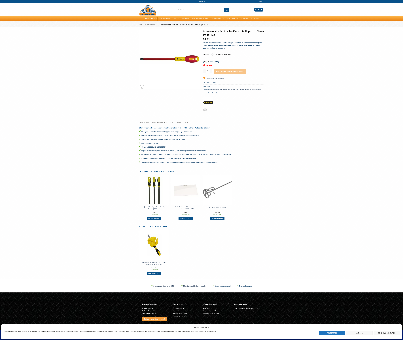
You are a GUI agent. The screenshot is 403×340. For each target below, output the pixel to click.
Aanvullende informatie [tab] (159, 122)
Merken (225, 89)
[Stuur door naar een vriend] (205, 110)
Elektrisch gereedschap (181, 18)
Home (141, 25)
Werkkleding (244, 18)
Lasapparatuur (215, 18)
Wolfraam (206, 308)
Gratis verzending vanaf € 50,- (164, 286)
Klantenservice (147, 308)
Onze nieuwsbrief (240, 304)
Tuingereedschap (164, 18)
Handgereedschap (149, 18)
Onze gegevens (178, 308)
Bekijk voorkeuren (386, 333)
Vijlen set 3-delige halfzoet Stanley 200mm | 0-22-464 (154, 208)
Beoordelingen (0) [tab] (181, 122)
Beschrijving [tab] (144, 122)
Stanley (242, 89)
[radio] (221, 54)
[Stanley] (208, 102)
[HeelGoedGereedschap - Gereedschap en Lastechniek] (148, 10)
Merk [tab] (171, 122)
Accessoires (255, 18)
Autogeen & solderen (230, 18)
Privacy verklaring (179, 316)
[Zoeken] (226, 10)
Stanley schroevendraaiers (253, 89)
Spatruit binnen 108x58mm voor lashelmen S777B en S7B (185, 208)
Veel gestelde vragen (180, 313)
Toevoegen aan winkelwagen (230, 71)
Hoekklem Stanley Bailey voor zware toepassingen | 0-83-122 (154, 263)
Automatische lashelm (211, 313)
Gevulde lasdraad (209, 311)
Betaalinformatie (148, 311)
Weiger (359, 333)
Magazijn (206, 54)
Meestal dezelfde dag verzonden (194, 286)
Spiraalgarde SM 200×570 (217, 207)
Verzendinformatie (149, 313)
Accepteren (332, 333)
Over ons (176, 311)
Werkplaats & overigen (200, 18)
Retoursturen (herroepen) (154, 319)
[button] (260, 1)
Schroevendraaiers (233, 89)
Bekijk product (154, 218)
